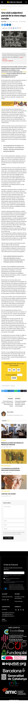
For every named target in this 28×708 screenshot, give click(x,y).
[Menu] (2, 2)
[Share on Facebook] (7, 25)
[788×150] (14, 105)
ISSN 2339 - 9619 (5, 599)
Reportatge (5, 466)
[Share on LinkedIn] (10, 25)
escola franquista (5, 385)
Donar (14, 378)
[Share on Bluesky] (5, 25)
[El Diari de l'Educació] (14, 2)
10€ (9, 370)
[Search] (26, 2)
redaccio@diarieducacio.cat (7, 614)
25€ (14, 370)
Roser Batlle (3, 21)
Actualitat (5, 491)
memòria (13, 385)
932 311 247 (4, 620)
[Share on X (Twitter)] (2, 25)
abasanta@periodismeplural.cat (8, 612)
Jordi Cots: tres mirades (8, 494)
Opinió (10, 398)
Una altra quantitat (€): (11, 375)
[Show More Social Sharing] (12, 25)
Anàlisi (4, 10)
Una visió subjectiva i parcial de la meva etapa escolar (13, 15)
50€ (18, 370)
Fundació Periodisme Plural (7, 596)
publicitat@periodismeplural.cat (8, 616)
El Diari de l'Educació (19, 601)
